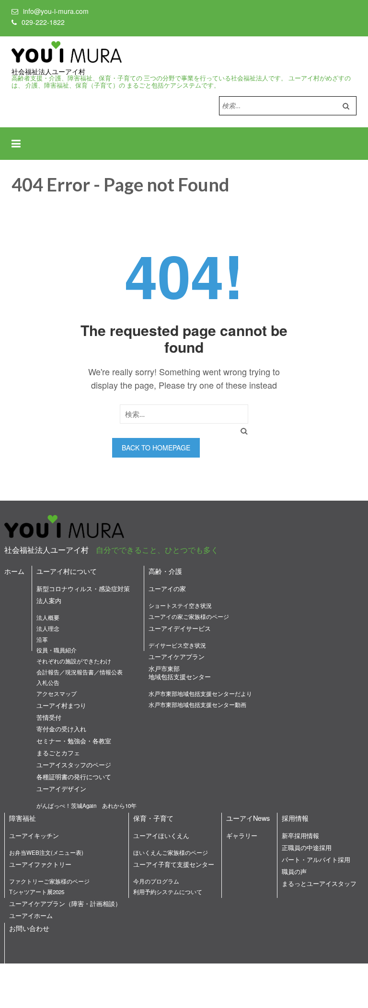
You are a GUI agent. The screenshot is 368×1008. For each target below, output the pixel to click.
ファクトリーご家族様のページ (49, 881)
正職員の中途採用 (307, 847)
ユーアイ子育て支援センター (173, 864)
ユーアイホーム (31, 915)
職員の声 (294, 871)
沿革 (42, 639)
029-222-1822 (43, 22)
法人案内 (48, 600)
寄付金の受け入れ (61, 728)
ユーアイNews (248, 818)
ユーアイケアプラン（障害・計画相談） (65, 903)
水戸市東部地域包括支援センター (180, 672)
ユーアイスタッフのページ (73, 764)
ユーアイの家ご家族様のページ (189, 616)
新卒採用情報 (300, 835)
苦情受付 (48, 717)
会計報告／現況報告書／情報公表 (79, 672)
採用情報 (295, 818)
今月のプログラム (156, 881)
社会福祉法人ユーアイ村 (48, 72)
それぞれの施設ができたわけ (73, 661)
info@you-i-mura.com (56, 11)
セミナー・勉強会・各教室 (73, 740)
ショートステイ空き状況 (180, 605)
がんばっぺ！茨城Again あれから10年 (86, 805)
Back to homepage (156, 447)
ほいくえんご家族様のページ (170, 852)
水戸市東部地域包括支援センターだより (200, 693)
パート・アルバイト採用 (316, 859)
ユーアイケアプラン (177, 656)
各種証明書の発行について (73, 776)
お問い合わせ (29, 928)
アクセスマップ (56, 693)
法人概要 (47, 617)
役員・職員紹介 (56, 650)
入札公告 (47, 682)
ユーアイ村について (66, 571)
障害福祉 (22, 818)
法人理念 (47, 628)
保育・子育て (153, 818)
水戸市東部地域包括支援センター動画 (197, 704)
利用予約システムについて (167, 892)
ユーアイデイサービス (180, 628)
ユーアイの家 (167, 588)
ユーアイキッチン (34, 835)
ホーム (14, 571)
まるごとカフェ (58, 752)
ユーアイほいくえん (161, 835)
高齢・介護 (165, 571)
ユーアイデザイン (61, 788)
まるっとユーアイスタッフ (319, 883)
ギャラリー (241, 835)
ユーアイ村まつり (61, 705)
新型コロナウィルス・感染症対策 (83, 588)
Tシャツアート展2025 (36, 892)
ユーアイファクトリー (40, 864)
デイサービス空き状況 (177, 645)
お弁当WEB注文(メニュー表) (46, 852)
